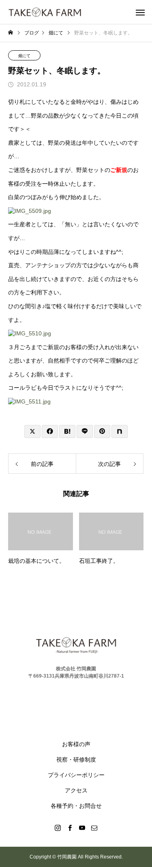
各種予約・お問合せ (76, 806)
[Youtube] (82, 828)
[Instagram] (58, 828)
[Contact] (94, 828)
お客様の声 (76, 744)
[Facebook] (70, 828)
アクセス (76, 790)
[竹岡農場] (44, 12)
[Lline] (85, 431)
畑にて (24, 56)
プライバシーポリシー (76, 775)
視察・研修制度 (76, 759)
